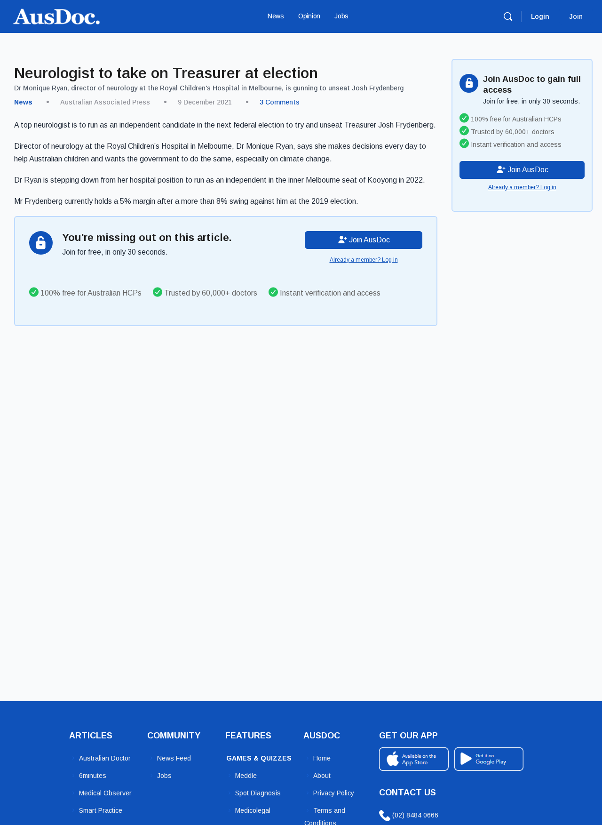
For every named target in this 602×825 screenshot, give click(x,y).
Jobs (164, 775)
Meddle (246, 775)
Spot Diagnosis (258, 793)
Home (322, 758)
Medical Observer (105, 793)
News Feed (174, 758)
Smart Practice (100, 810)
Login (540, 16)
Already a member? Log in (364, 259)
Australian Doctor (105, 758)
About (322, 775)
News (23, 102)
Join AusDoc (368, 240)
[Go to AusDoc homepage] (56, 15)
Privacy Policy (333, 793)
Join (576, 16)
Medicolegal (252, 810)
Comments (280, 102)
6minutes (92, 775)
